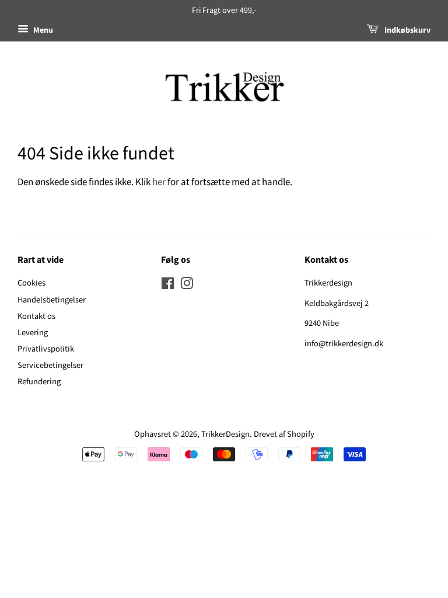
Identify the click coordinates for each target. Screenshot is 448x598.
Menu (42, 30)
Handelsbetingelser (52, 300)
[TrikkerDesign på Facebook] (167, 286)
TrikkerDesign (225, 434)
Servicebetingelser (50, 365)
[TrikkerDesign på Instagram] (186, 286)
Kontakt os (36, 316)
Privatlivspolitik (46, 349)
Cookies (32, 283)
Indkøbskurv (406, 30)
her (159, 182)
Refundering (39, 382)
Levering (33, 332)
